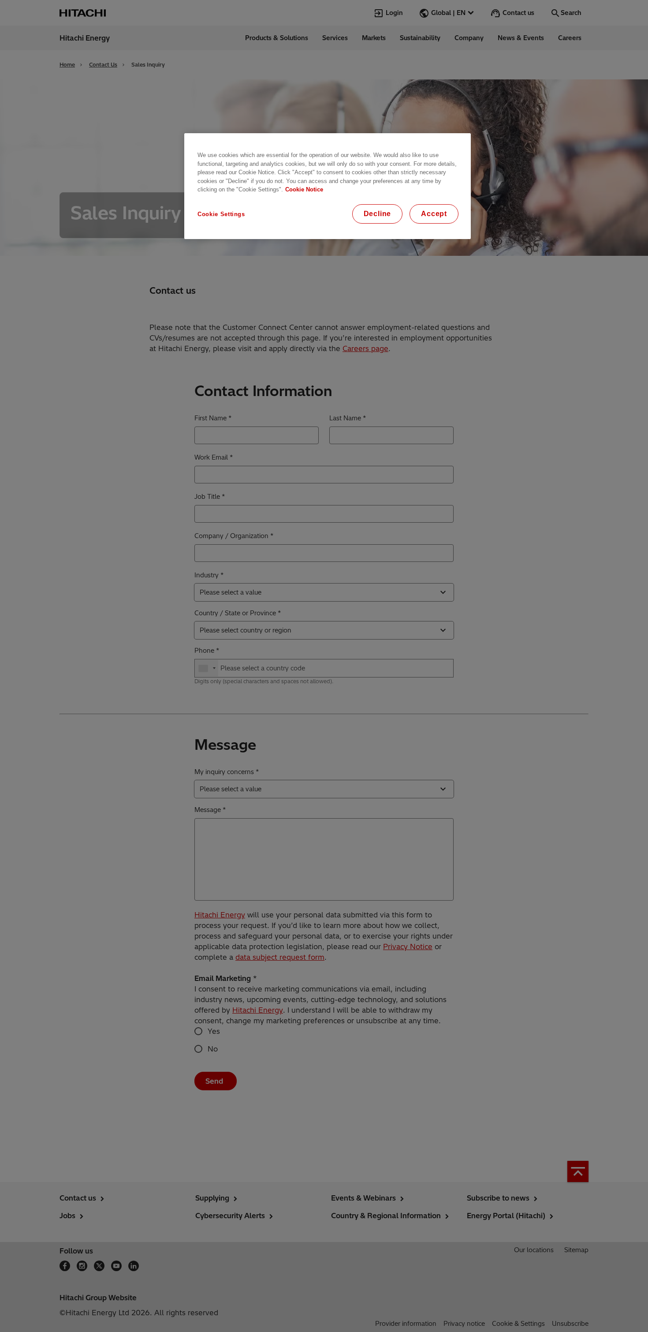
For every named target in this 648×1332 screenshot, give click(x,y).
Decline (377, 213)
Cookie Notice (304, 189)
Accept (434, 213)
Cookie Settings (221, 214)
